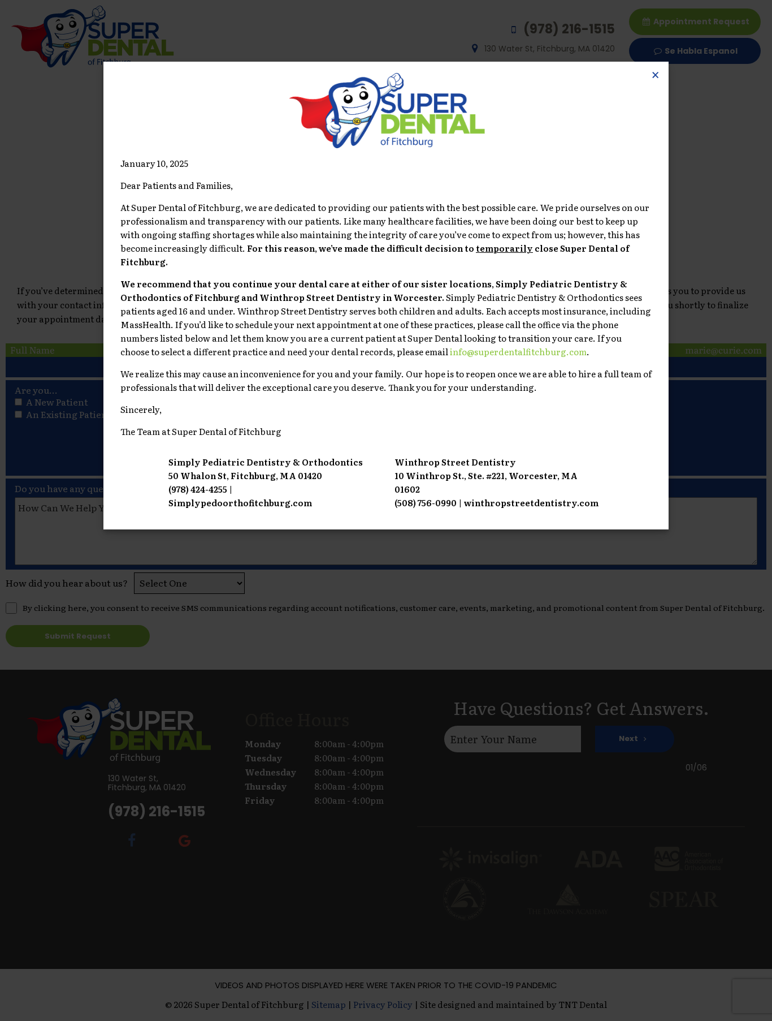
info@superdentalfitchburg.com (518, 351)
